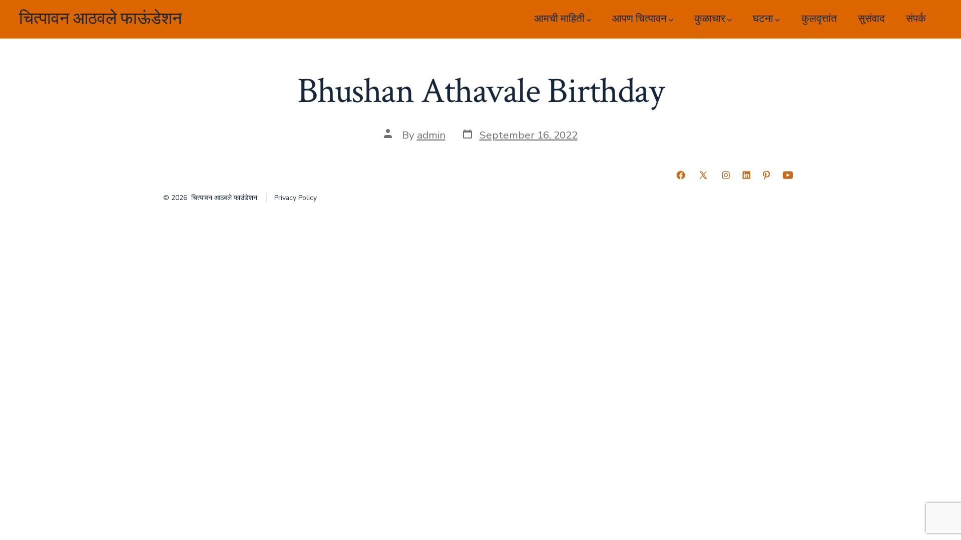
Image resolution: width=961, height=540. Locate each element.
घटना (763, 19)
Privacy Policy (295, 197)
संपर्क (916, 19)
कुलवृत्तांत (819, 19)
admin (431, 135)
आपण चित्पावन (639, 19)
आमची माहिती (559, 19)
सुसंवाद (871, 19)
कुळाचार (709, 19)
